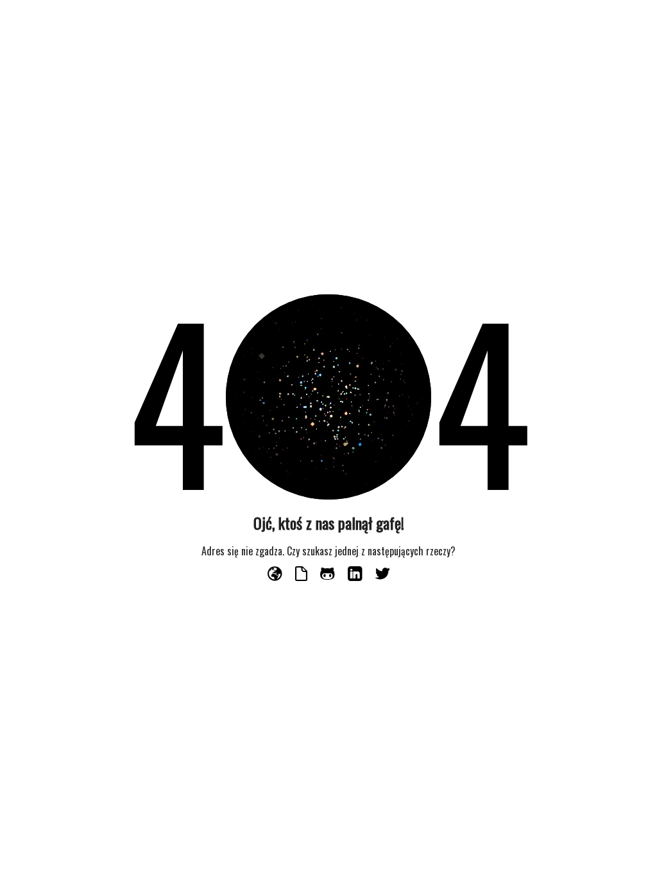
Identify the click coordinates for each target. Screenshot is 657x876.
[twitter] (382, 574)
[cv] (302, 574)
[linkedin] (356, 574)
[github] (328, 574)
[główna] (276, 574)
